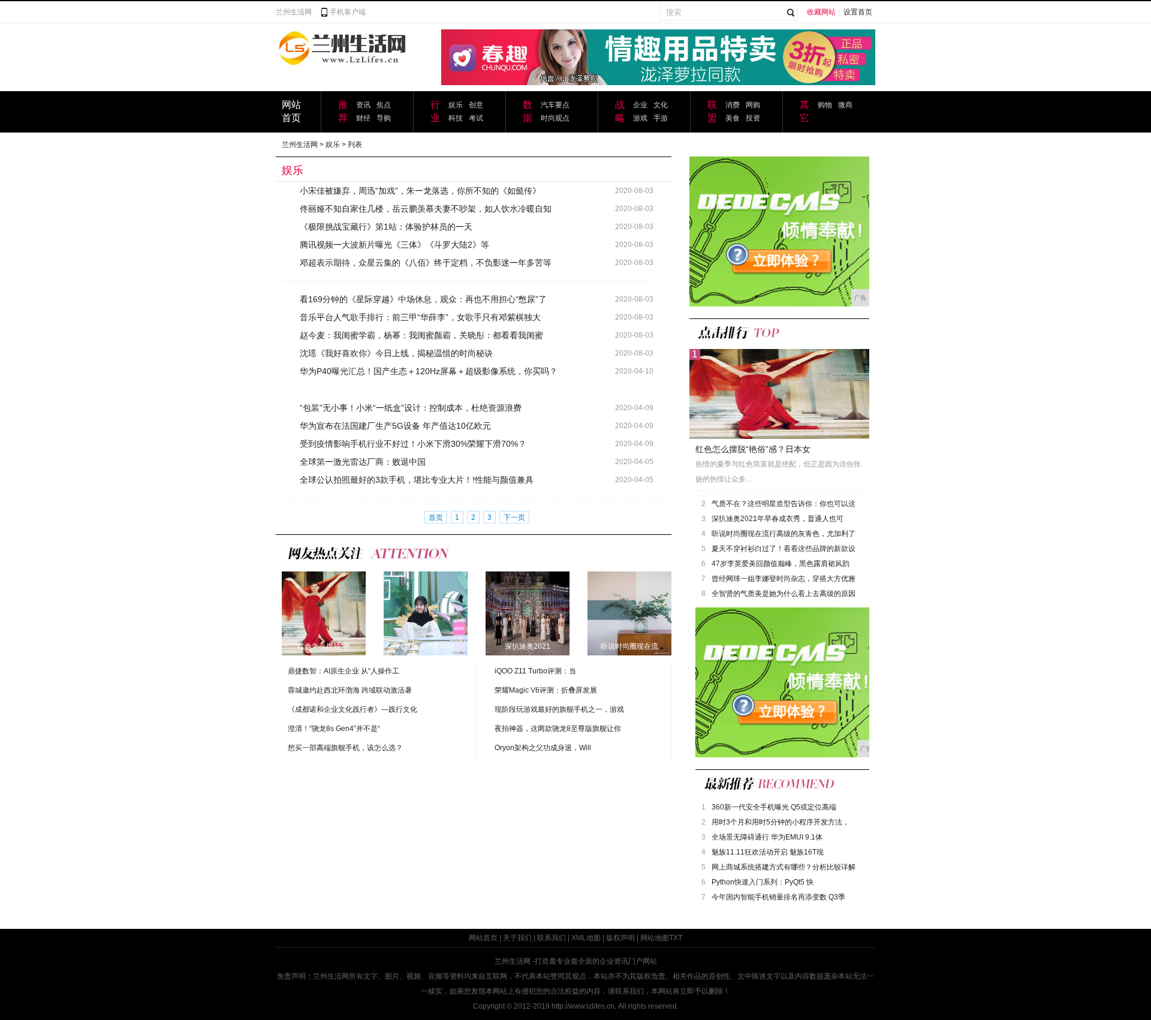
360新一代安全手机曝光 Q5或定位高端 (774, 807)
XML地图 (586, 938)
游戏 (640, 118)
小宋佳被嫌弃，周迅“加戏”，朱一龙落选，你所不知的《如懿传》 (420, 190)
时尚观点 (555, 118)
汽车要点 (555, 105)
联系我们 (551, 938)
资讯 (363, 105)
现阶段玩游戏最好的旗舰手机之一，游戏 (559, 709)
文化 (660, 105)
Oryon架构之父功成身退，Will (543, 748)
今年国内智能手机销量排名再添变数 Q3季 (778, 897)
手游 (660, 118)
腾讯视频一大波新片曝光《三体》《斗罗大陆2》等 (394, 244)
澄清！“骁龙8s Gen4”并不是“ (334, 728)
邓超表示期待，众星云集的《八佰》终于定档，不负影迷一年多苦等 (426, 262)
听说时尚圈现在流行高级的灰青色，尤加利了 (783, 533)
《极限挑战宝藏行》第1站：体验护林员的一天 (386, 226)
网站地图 (654, 938)
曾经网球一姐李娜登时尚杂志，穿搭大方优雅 (783, 578)
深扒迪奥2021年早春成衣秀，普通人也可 (777, 518)
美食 (732, 118)
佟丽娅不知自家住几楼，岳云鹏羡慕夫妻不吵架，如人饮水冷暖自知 (426, 208)
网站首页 (483, 938)
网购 (753, 105)
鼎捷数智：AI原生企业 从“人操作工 (343, 671)
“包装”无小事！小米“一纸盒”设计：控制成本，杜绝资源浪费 (411, 408)
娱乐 (455, 105)
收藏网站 (821, 12)
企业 (640, 105)
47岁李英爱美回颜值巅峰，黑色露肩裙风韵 (780, 563)
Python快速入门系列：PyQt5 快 (762, 882)
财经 (363, 118)
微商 (845, 105)
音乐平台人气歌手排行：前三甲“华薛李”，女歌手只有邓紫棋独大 (420, 317)
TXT (675, 938)
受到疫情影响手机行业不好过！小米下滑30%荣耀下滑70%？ (413, 444)
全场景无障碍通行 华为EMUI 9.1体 (767, 837)
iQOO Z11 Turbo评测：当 (535, 671)
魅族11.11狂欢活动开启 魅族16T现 (768, 852)
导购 (383, 118)
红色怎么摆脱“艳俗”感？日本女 (752, 449)
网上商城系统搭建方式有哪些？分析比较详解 (783, 867)
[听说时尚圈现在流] (629, 613)
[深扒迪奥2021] (528, 613)
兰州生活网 (294, 12)
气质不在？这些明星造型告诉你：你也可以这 (783, 504)
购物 (825, 105)
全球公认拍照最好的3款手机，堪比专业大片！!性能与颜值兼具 (417, 480)
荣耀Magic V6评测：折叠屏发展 (546, 690)
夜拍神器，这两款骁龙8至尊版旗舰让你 (558, 728)
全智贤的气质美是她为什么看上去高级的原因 (783, 593)
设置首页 (857, 12)
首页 (436, 517)
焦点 (383, 105)
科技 (455, 118)
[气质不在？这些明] (426, 613)
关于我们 (517, 938)
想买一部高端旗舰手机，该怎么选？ (345, 748)
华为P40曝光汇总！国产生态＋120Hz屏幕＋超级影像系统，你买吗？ (429, 371)
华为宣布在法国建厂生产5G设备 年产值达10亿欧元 (395, 426)
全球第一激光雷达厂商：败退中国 (363, 462)
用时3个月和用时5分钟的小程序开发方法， (780, 822)
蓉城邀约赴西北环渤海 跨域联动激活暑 (350, 690)
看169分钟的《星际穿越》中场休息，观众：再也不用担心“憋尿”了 (423, 299)
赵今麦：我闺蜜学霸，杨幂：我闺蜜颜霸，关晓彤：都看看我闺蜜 (421, 335)
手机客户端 (348, 12)
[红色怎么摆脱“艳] (324, 613)
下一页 (514, 517)
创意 (476, 105)
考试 (476, 118)
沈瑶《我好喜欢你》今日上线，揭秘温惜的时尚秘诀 (396, 353)
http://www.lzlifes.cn (583, 1006)
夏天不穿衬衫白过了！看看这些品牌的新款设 (783, 548)
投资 (753, 118)
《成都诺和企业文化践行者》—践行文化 (352, 709)
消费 (732, 105)
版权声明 (620, 938)
